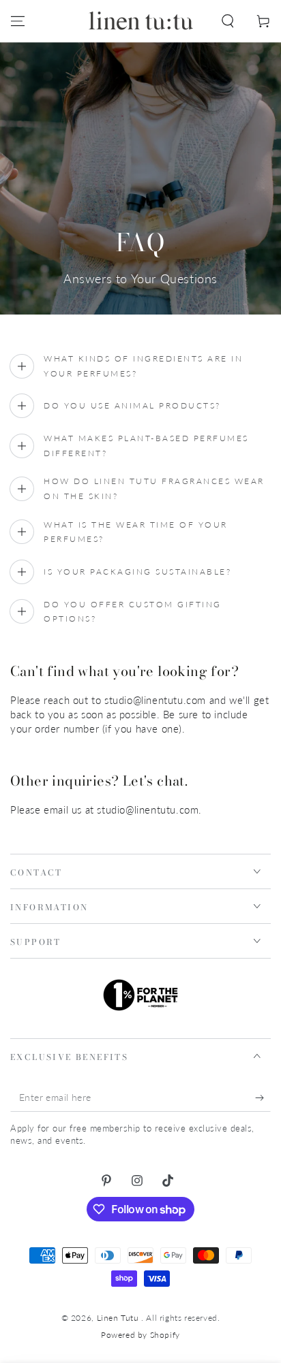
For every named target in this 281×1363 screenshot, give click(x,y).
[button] (228, 21)
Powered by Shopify (140, 1335)
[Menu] (17, 21)
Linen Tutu (119, 1318)
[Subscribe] (263, 1098)
